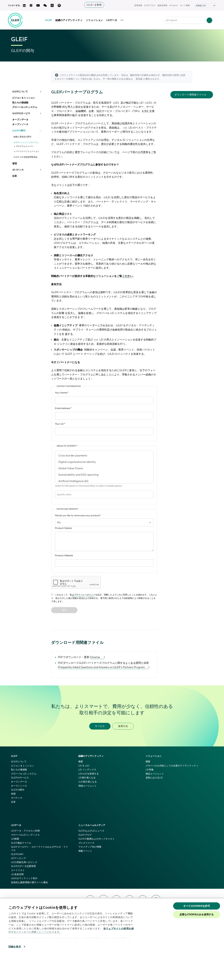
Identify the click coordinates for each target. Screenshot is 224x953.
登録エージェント (87, 785)
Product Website (64, 555)
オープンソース (20, 124)
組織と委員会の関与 (22, 137)
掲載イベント (85, 851)
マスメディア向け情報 (89, 846)
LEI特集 (150, 769)
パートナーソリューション (27, 151)
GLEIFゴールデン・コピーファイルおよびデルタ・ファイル (39, 848)
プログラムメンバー (24, 146)
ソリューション (94, 20)
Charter (95, 657)
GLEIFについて (20, 91)
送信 (64, 610)
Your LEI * (60, 423)
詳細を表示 (15, 946)
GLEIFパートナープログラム (26, 142)
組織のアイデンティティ (68, 20)
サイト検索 (185, 5)
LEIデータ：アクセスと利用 (25, 830)
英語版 (139, 78)
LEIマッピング (18, 858)
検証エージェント (155, 773)
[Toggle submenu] (40, 92)
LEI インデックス (87, 769)
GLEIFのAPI (17, 854)
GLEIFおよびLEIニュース (91, 830)
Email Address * (63, 408)
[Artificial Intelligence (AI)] (104, 481)
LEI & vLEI (83, 765)
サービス (100, 726)
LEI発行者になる (87, 777)
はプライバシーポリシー (83, 594)
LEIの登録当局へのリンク (24, 862)
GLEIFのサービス (21, 113)
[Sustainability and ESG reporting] (104, 475)
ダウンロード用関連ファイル (190, 94)
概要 (80, 761)
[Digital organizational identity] (104, 462)
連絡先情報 (162, 5)
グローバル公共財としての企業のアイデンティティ (172, 765)
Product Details (63, 528)
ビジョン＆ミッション (23, 97)
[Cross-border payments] (104, 455)
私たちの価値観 (20, 102)
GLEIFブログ (149, 5)
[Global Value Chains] (104, 468)
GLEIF (48, 20)
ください (127, 276)
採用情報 (138, 5)
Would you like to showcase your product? (78, 515)
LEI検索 (15, 838)
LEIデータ (111, 20)
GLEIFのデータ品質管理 (23, 866)
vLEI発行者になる (87, 781)
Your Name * (61, 392)
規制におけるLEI (154, 777)
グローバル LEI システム (24, 107)
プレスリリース (86, 842)
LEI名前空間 (17, 874)
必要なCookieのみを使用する (197, 914)
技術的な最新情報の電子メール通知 (29, 882)
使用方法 (123, 726)
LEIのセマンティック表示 (24, 878)
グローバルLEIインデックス (25, 834)
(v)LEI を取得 (94, 4)
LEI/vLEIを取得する (88, 773)
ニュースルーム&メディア (91, 825)
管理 (14, 163)
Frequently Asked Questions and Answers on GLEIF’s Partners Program (102, 667)
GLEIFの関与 (19, 130)
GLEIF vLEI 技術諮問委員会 (26, 157)
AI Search (173, 5)
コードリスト (18, 870)
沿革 (14, 176)
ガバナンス (18, 169)
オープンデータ (20, 119)
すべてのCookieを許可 (196, 906)
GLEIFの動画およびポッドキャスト (96, 838)
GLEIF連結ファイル (21, 842)
